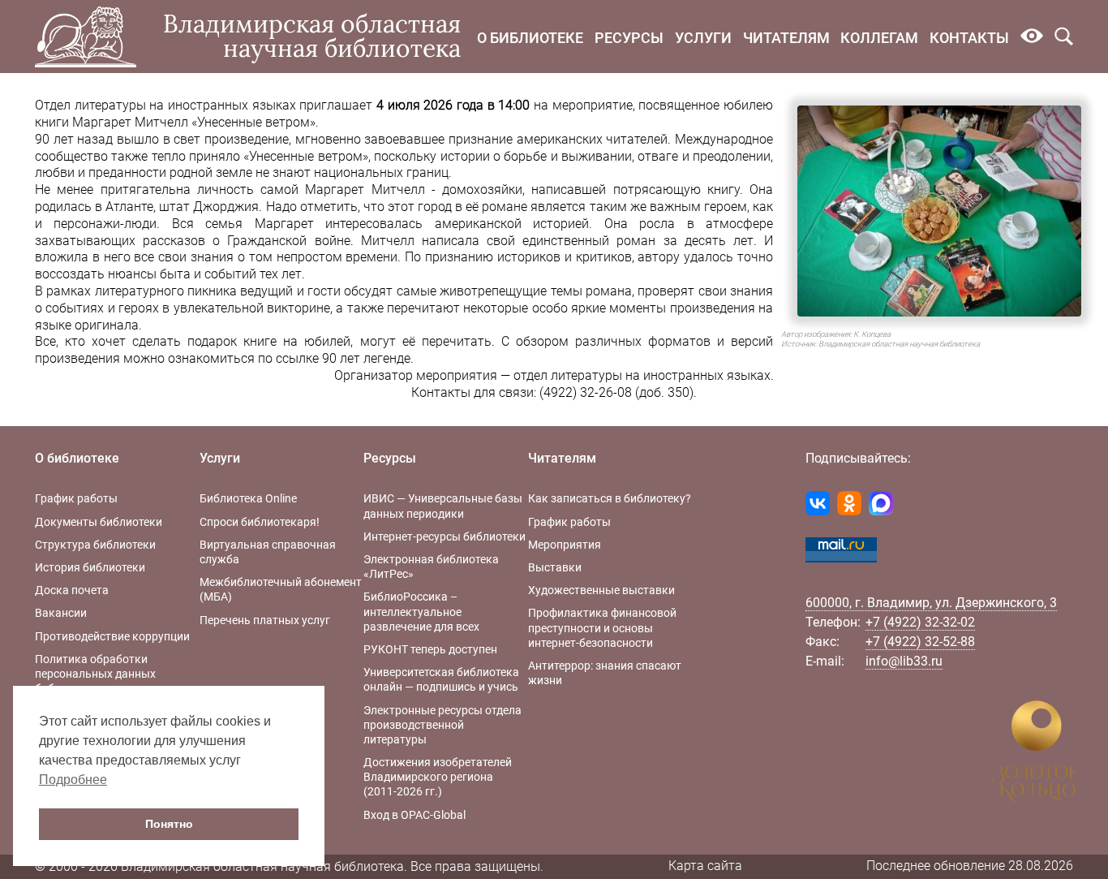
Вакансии (61, 612)
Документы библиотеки (98, 521)
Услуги (703, 37)
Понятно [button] (169, 823)
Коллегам (879, 37)
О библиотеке (530, 37)
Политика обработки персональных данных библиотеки (95, 674)
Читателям (786, 37)
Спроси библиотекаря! (260, 521)
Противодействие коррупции (112, 636)
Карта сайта (705, 865)
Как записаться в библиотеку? (609, 498)
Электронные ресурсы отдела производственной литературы (442, 725)
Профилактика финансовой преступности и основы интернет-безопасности (602, 627)
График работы (76, 498)
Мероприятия (564, 544)
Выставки (555, 567)
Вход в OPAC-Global (414, 814)
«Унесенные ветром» (305, 156)
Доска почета (72, 590)
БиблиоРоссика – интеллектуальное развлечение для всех (421, 611)
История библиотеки (90, 567)
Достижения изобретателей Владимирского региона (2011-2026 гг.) (437, 777)
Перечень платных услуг (265, 620)
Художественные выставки (601, 590)
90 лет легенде (366, 358)
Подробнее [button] (73, 779)
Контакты (969, 37)
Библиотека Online (248, 498)
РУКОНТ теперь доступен (430, 649)
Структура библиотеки (95, 544)
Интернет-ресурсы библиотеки (444, 536)
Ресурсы (629, 37)
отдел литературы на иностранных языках (642, 375)
